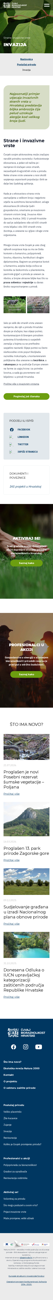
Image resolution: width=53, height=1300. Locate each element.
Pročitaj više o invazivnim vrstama (21, 383)
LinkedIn (23, 436)
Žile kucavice (10, 1118)
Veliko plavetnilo (12, 1111)
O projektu (10, 1081)
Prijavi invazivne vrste (15, 1211)
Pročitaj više (12, 794)
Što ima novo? (12, 1062)
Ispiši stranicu (28, 451)
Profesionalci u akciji (17, 1158)
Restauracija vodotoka (15, 1178)
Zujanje (7, 1124)
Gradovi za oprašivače (15, 1171)
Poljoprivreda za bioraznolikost (20, 1165)
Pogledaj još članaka (27, 396)
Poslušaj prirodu (26, 64)
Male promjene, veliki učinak (19, 1218)
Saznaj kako (26, 563)
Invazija (8, 1131)
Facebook (24, 429)
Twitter (23, 444)
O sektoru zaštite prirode (20, 1088)
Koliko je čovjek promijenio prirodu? (22, 1144)
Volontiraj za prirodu (14, 1198)
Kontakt (9, 1075)
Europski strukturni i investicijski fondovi (26, 1276)
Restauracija (10, 1137)
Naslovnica (26, 59)
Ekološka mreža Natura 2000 (21, 1068)
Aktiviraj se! (11, 1192)
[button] (46, 5)
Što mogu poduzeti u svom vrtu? (21, 1205)
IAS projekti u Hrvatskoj (25, 486)
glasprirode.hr (26, 1257)
